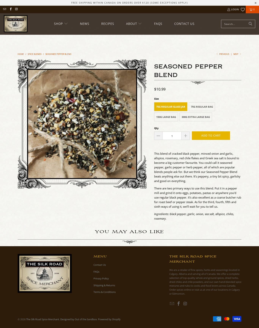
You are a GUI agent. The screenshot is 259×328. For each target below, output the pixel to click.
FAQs (96, 271)
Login (235, 9)
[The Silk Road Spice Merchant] (15, 24)
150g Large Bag (166, 117)
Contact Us (99, 264)
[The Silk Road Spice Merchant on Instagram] (16, 9)
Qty (156, 128)
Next (236, 54)
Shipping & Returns (104, 285)
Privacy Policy (101, 278)
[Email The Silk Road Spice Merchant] (4, 9)
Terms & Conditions (104, 292)
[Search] (250, 24)
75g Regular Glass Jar (170, 106)
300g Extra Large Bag (196, 117)
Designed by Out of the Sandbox (78, 319)
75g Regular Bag (202, 106)
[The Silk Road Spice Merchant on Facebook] (10, 9)
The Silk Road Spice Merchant (42, 319)
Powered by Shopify (109, 319)
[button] (61, 23)
